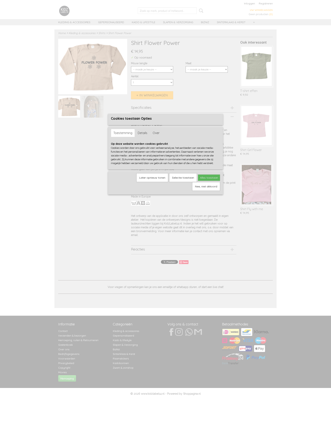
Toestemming (122, 133)
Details (142, 133)
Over (156, 133)
